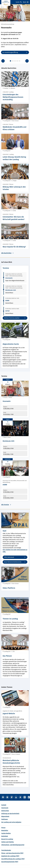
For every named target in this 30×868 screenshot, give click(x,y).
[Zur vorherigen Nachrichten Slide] (3, 61)
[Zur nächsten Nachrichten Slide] (27, 61)
